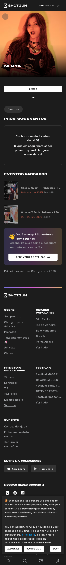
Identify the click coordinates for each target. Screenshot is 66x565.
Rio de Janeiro (46, 325)
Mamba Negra (13, 400)
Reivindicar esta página (33, 257)
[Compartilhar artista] (58, 5)
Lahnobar (10, 383)
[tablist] (33, 109)
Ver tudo (42, 347)
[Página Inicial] (15, 6)
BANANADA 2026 (47, 380)
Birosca (9, 377)
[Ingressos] (41, 561)
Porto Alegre (44, 342)
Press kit (10, 332)
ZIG (6, 388)
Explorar (45, 5)
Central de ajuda (15, 426)
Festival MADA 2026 (49, 374)
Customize (32, 548)
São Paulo (43, 319)
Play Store (46, 468)
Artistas (9, 347)
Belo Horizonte (46, 330)
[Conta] (57, 561)
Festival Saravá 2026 (50, 385)
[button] (33, 89)
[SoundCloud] (33, 97)
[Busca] (25, 561)
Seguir (33, 89)
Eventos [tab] (13, 109)
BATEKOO (10, 394)
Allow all (13, 548)
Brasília (41, 336)
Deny (56, 548)
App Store (19, 468)
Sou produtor (13, 316)
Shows (8, 353)
